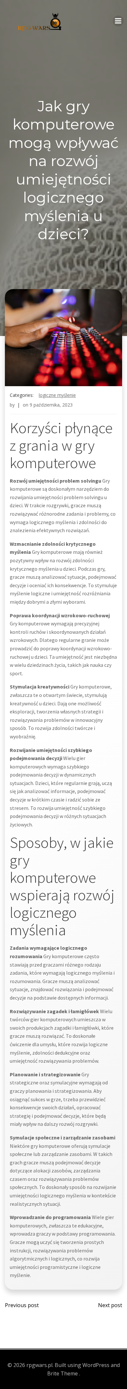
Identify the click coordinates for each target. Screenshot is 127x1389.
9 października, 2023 (51, 405)
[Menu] (118, 21)
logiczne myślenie (57, 395)
